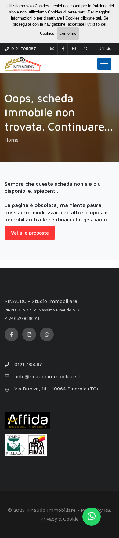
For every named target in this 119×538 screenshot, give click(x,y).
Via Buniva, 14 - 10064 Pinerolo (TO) (56, 389)
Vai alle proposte (30, 232)
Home (12, 140)
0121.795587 (23, 48)
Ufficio (105, 48)
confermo (68, 33)
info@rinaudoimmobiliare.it (47, 376)
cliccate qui (91, 18)
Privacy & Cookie (59, 519)
